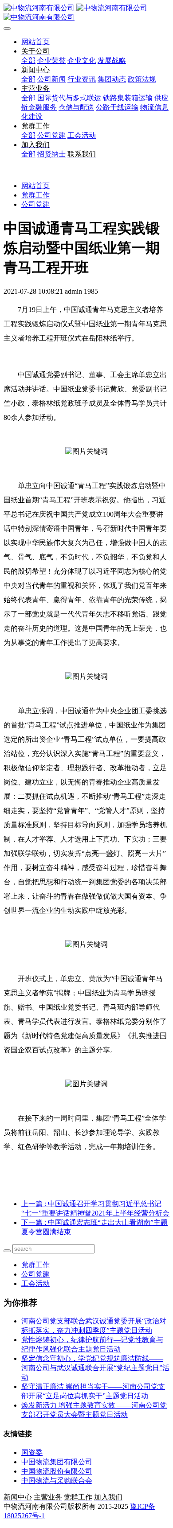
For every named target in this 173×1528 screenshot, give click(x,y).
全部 (28, 60)
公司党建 (35, 204)
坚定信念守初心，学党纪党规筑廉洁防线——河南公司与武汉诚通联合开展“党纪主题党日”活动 (95, 1368)
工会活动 (35, 1283)
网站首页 (35, 41)
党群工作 (35, 195)
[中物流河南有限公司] (86, 13)
